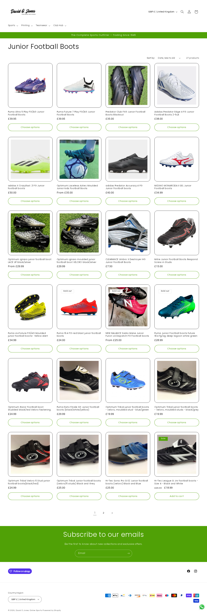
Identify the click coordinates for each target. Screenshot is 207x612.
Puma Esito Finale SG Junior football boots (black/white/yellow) (78, 408)
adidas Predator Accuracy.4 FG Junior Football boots (124, 187)
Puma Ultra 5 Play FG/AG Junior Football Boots (26, 113)
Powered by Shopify (52, 610)
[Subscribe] (128, 553)
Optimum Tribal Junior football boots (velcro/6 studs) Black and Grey (79, 482)
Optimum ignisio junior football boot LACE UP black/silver (30, 261)
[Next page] (112, 512)
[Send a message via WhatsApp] (201, 606)
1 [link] (95, 512)
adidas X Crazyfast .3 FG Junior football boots (26, 187)
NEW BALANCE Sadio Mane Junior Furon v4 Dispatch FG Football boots (127, 334)
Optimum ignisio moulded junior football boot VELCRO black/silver (76, 261)
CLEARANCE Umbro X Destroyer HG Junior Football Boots (126, 261)
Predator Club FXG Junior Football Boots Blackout (125, 113)
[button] (12, 25)
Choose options (30, 127)
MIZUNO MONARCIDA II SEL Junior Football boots (172, 187)
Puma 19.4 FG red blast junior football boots (79, 334)
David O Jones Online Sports (29, 610)
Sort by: (151, 58)
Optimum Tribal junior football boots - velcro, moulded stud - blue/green (127, 408)
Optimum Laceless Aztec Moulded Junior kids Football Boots (77, 187)
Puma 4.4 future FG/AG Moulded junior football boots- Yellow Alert (28, 334)
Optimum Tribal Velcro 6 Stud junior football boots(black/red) (29, 482)
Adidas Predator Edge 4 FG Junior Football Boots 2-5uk (174, 113)
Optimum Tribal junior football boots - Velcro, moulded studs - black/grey (176, 408)
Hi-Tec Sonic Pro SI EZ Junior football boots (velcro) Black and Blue (127, 482)
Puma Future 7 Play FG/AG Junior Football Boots (76, 113)
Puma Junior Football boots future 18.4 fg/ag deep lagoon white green (175, 334)
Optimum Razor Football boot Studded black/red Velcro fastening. (29, 408)
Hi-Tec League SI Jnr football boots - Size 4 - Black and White (176, 482)
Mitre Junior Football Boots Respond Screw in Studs (176, 261)
